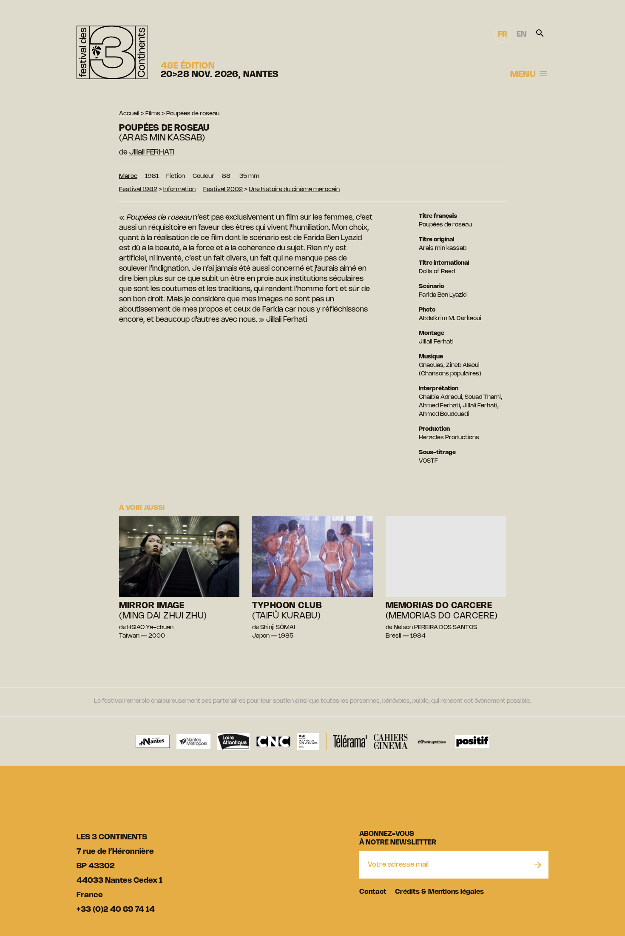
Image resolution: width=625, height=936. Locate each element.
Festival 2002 (223, 189)
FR (502, 34)
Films (152, 114)
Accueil (129, 114)
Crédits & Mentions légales (439, 892)
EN (521, 34)
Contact (372, 892)
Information (179, 189)
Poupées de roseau (192, 114)
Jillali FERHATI (151, 152)
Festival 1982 (138, 189)
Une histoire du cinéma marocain (294, 189)
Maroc (128, 176)
